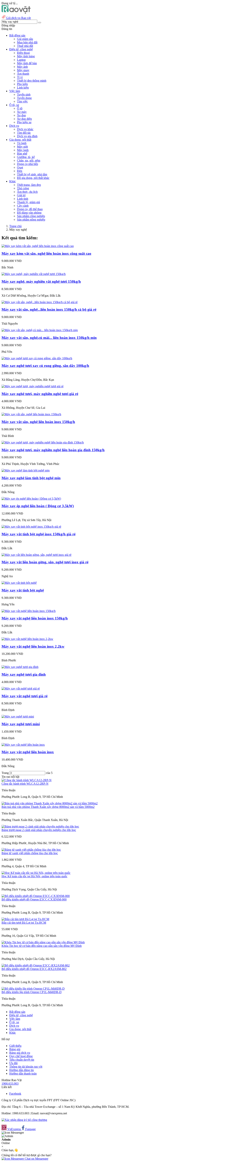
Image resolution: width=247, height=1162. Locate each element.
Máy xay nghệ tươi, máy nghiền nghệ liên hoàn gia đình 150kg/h (53, 450)
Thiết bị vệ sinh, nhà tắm (32, 174)
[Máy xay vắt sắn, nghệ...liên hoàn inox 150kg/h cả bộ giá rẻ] (40, 302)
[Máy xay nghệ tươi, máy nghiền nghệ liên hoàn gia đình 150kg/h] (43, 442)
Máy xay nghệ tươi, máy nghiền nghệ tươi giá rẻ (40, 394)
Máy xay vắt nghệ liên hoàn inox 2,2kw (33, 646)
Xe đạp (21, 115)
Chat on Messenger (36, 1158)
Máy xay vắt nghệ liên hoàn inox (28, 752)
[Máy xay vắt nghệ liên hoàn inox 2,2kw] (27, 639)
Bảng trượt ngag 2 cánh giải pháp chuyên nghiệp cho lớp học (39, 830)
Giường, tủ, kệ (26, 157)
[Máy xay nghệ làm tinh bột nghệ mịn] (26, 470)
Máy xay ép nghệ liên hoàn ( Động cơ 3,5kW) (38, 506)
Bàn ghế (22, 153)
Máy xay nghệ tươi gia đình (24, 674)
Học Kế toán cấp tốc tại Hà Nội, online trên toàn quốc (34, 876)
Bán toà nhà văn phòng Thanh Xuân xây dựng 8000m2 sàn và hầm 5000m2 (48, 806)
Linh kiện (23, 87)
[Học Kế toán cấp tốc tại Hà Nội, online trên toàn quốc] (36, 872)
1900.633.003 (10, 1083)
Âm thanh (23, 73)
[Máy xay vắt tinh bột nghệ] (19, 582)
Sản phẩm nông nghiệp (31, 219)
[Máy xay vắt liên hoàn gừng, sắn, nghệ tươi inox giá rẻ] (36, 554)
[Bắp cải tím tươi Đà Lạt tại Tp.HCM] (25, 919)
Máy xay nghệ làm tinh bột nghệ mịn (31, 478)
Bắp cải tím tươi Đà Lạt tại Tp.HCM (24, 922)
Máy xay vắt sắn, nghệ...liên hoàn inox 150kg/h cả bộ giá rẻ (49, 309)
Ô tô (19, 108)
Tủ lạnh (21, 143)
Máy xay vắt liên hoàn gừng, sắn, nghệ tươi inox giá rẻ (45, 562)
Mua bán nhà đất (27, 42)
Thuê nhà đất (25, 45)
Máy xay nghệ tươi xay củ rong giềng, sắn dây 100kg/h (45, 366)
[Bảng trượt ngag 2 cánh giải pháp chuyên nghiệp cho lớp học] (40, 826)
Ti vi (20, 77)
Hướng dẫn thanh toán (23, 1073)
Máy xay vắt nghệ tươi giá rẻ (24, 696)
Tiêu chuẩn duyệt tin (21, 1059)
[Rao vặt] (16, 12)
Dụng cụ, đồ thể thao (30, 209)
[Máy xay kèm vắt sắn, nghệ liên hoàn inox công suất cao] (38, 246)
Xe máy (22, 111)
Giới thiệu (15, 1045)
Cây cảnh (23, 205)
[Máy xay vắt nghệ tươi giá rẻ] (21, 688)
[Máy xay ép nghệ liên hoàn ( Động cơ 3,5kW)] (31, 498)
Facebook (15, 1093)
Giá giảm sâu (25, 39)
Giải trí (21, 195)
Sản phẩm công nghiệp (31, 216)
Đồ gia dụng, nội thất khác (33, 177)
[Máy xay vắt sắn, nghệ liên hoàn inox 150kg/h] (31, 414)
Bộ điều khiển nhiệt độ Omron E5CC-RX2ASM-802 (34, 969)
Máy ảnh (22, 66)
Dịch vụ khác (25, 129)
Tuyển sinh (23, 94)
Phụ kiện (22, 84)
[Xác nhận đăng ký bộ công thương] (24, 1119)
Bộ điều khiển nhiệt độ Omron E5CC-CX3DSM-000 (34, 899)
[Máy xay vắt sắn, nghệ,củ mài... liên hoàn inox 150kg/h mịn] (40, 330)
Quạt (20, 167)
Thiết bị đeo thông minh (31, 80)
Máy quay (23, 70)
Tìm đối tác (24, 132)
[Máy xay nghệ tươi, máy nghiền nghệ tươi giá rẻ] (32, 386)
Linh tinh (22, 198)
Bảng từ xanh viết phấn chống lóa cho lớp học (30, 853)
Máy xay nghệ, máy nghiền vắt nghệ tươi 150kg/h (41, 281)
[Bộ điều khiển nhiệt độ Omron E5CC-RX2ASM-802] (36, 965)
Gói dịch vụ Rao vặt (18, 17)
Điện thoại (23, 52)
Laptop (21, 59)
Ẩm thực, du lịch (27, 191)
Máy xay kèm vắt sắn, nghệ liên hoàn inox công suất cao (46, 253)
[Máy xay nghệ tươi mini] (18, 716)
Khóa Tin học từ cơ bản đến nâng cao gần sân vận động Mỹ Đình (42, 945)
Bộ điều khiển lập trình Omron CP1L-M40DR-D (32, 992)
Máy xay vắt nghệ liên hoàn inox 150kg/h (35, 618)
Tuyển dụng (24, 98)
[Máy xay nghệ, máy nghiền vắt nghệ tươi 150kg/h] (34, 274)
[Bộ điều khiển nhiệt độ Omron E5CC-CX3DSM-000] (36, 896)
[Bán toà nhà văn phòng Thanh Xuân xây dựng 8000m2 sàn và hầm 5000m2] (50, 803)
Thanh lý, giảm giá (28, 202)
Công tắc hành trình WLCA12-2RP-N (25, 783)
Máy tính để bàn (27, 63)
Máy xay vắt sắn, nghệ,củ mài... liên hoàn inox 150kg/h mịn (49, 338)
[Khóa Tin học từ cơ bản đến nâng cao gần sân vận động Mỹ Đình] (43, 942)
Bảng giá (14, 1049)
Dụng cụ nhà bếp (27, 164)
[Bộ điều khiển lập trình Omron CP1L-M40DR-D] (33, 988)
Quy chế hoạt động (21, 1056)
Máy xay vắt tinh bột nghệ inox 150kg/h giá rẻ (38, 534)
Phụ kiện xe (24, 122)
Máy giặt (22, 146)
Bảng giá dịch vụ (19, 1052)
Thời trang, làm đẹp (29, 184)
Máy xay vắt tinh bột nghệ (23, 590)
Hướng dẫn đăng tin (21, 1070)
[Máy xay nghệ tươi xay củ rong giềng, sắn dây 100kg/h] (37, 358)
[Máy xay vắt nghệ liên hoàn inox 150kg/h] (29, 611)
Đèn (19, 171)
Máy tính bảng (26, 56)
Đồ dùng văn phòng (29, 212)
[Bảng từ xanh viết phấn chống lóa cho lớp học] (31, 849)
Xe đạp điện (24, 118)
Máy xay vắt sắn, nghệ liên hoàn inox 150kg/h (38, 422)
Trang (5, 772)
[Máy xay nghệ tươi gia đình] (20, 667)
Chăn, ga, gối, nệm (28, 160)
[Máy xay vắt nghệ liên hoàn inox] (23, 744)
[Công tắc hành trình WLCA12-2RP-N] (27, 780)
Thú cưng (23, 188)
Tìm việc (22, 101)
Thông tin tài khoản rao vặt (25, 1066)
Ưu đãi (13, 1063)
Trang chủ (15, 226)
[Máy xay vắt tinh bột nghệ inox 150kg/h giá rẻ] (31, 526)
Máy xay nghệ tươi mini (21, 724)
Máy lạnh (23, 150)
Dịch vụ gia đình (27, 136)
